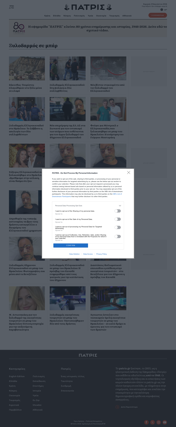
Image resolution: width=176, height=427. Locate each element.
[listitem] (88, 205)
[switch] (118, 211)
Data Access (88, 254)
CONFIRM (70, 245)
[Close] (129, 173)
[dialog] (88, 214)
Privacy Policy (101, 254)
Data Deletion (74, 254)
